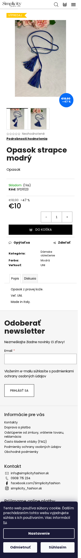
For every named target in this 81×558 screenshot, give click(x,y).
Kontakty (11, 422)
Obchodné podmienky (21, 452)
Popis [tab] (15, 278)
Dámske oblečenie (48, 253)
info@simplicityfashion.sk (30, 473)
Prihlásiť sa (19, 390)
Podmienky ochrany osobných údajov (32, 447)
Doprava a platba (17, 427)
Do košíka (43, 229)
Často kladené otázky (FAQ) (25, 441)
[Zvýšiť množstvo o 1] (67, 217)
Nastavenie (39, 533)
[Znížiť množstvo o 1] (46, 217)
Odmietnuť (20, 547)
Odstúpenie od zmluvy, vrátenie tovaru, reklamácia (34, 434)
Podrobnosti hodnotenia (26, 139)
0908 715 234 (20, 478)
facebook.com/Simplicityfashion (35, 483)
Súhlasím (57, 547)
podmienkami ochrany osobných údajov (39, 373)
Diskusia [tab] (30, 278)
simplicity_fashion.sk (26, 488)
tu (5, 522)
